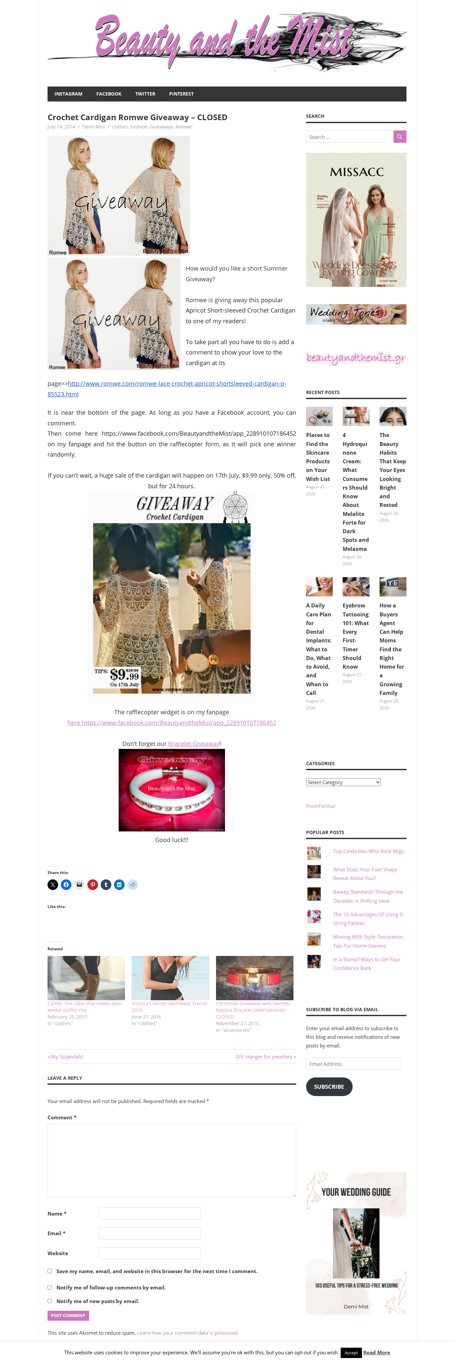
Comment (62, 1117)
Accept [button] (351, 1353)
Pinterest (181, 94)
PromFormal (320, 805)
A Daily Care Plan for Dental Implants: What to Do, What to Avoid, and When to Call (319, 649)
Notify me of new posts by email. (98, 1301)
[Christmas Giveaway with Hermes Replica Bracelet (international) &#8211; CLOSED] (254, 978)
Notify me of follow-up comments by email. (111, 1287)
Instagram (68, 94)
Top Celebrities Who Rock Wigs (368, 851)
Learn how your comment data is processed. (188, 1332)
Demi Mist (93, 126)
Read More (376, 1352)
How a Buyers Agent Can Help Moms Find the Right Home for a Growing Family (392, 649)
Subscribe (329, 1086)
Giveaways (161, 126)
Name (57, 1213)
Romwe (183, 126)
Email (56, 1233)
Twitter (145, 94)
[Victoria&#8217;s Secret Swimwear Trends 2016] (170, 978)
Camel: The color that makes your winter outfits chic (85, 1006)
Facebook (108, 94)
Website (58, 1253)
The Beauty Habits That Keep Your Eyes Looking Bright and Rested (393, 470)
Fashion (139, 126)
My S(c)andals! (67, 1056)
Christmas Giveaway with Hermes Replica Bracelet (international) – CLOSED (253, 1010)
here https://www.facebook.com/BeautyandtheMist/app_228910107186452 (171, 723)
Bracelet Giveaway (193, 744)
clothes (120, 126)
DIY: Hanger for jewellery (264, 1056)
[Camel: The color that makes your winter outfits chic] (86, 978)
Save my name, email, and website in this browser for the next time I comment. (157, 1271)
